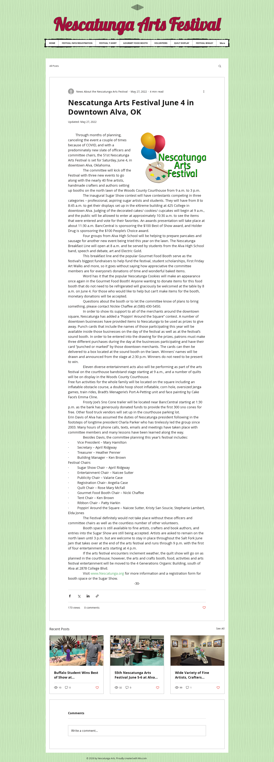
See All (220, 628)
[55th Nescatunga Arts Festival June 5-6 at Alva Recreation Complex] (137, 650)
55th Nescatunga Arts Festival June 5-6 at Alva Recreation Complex (135, 675)
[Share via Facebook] (70, 596)
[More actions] (203, 91)
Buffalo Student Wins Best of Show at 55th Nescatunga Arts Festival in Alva (76, 675)
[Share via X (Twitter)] (79, 596)
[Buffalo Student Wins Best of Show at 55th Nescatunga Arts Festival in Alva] (76, 650)
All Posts (54, 66)
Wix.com (142, 758)
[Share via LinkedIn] (88, 596)
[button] (220, 65)
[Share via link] (97, 596)
